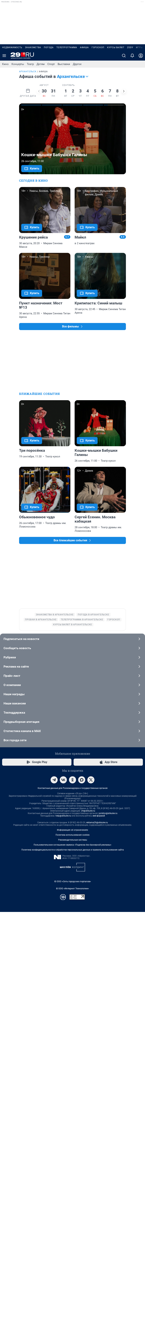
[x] (90, 779)
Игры (139, 47)
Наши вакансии (15, 703)
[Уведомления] (132, 56)
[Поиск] (124, 56)
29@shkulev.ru (88, 811)
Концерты (17, 64)
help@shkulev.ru (63, 816)
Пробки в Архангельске (41, 619)
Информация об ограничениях (72, 830)
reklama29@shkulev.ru (97, 822)
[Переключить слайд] (39, 91)
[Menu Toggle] (4, 56)
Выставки (64, 64)
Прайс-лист (12, 675)
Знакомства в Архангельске (55, 614)
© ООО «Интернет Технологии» (72, 888)
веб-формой (99, 816)
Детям (41, 64)
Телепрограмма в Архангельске (82, 619)
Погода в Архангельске (93, 614)
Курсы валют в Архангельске (72, 624)
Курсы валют (115, 47)
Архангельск (27, 71)
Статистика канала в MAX (22, 731)
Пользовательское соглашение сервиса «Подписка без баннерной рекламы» (72, 845)
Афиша (84, 47)
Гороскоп (98, 47)
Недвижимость (12, 47)
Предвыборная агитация (21, 722)
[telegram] (54, 779)
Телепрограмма (66, 47)
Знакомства (33, 47)
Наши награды (14, 694)
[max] (81, 779)
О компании (12, 685)
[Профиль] (141, 56)
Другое (77, 64)
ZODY (130, 47)
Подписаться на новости (21, 639)
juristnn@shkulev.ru (108, 813)
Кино (5, 64)
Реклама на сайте (16, 666)
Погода (49, 47)
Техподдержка (14, 712)
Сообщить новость (17, 648)
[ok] (72, 779)
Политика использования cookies (72, 835)
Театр (30, 64)
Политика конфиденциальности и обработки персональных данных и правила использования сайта (72, 850)
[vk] (63, 779)
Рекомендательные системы (72, 840)
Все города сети (15, 740)
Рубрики (10, 657)
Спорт (51, 64)
